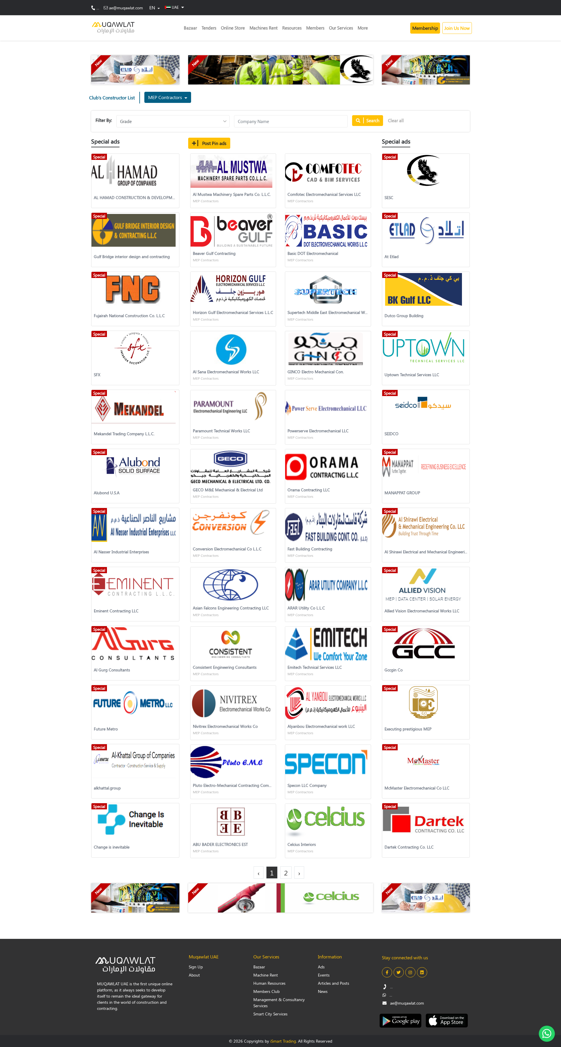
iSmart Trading (283, 1041)
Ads (321, 967)
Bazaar (190, 28)
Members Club (266, 991)
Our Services (341, 28)
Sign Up (196, 967)
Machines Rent (264, 28)
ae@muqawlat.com (126, 8)
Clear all (396, 120)
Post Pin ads (213, 143)
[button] (174, 7)
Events (324, 975)
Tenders (209, 28)
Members (315, 28)
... (97, 8)
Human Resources (269, 983)
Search (372, 120)
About (194, 975)
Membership (425, 28)
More (363, 28)
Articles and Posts (333, 983)
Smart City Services (270, 1014)
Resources (292, 28)
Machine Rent (265, 975)
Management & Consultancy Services (279, 1002)
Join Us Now (457, 28)
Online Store (233, 28)
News (323, 991)
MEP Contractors (165, 97)
